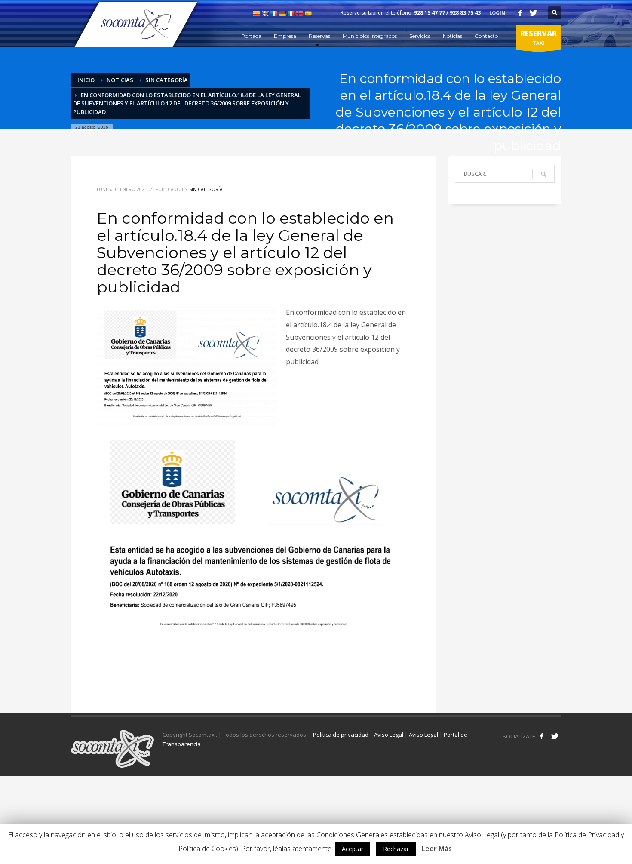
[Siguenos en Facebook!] (541, 736)
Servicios (419, 36)
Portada (251, 36)
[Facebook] (520, 12)
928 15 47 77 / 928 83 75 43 (447, 12)
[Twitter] (533, 12)
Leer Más (437, 848)
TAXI (538, 37)
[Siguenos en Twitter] (554, 736)
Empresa (285, 36)
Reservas (319, 36)
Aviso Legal (388, 734)
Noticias (452, 36)
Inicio (86, 80)
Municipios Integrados (370, 36)
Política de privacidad (340, 734)
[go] (543, 174)
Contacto (486, 36)
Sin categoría (166, 80)
